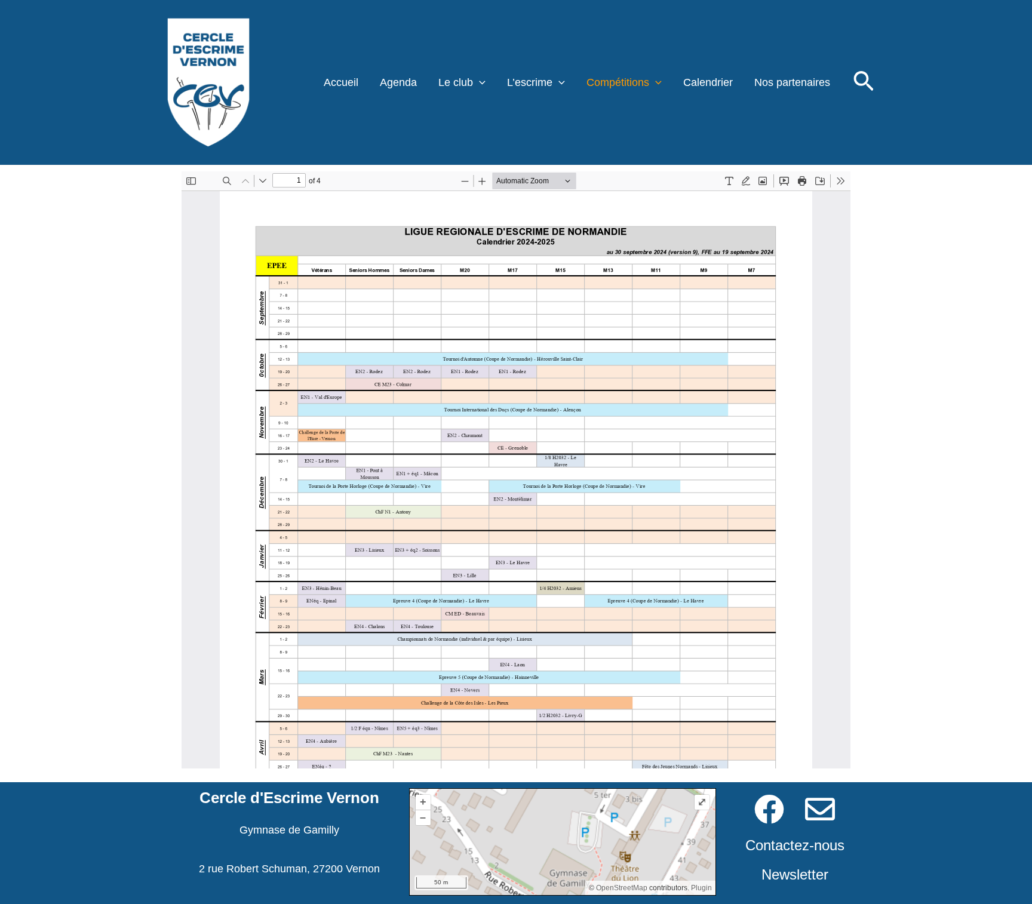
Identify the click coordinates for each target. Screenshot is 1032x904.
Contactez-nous (794, 845)
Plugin (700, 888)
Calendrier (708, 82)
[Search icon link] (863, 84)
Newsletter (794, 874)
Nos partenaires (792, 82)
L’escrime (529, 82)
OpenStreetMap (621, 888)
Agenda (398, 82)
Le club (455, 82)
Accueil (341, 82)
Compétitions (617, 82)
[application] (479, 82)
